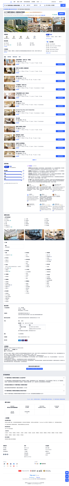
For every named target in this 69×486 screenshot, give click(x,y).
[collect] (67, 472)
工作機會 (25, 451)
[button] (41, 1)
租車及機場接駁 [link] (27, 1)
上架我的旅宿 (47, 453)
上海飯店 (21, 432)
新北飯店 (56, 432)
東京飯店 (18, 432)
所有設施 (5, 46)
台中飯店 (10, 432)
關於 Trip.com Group (27, 456)
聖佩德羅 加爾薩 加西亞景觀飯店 (10, 439)
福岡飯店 (10, 434)
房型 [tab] (5, 56)
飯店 (32, 399)
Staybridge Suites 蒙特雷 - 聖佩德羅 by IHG (46, 422)
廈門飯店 (49, 432)
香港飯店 (18, 434)
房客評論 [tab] (9, 56)
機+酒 (38, 1)
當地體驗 (33, 1)
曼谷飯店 (41, 432)
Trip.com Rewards (48, 449)
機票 (14, 1)
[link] (53, 2)
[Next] (64, 234)
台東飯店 (6, 434)
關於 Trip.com (26, 447)
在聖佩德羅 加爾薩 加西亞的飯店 (46, 399)
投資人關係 (47, 447)
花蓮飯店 (14, 434)
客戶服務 (4, 447)
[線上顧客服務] (67, 480)
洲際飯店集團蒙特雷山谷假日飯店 (23, 424)
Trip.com (28, 399)
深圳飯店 (21, 434)
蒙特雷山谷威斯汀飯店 (8, 422)
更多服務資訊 (5, 451)
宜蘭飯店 (52, 432)
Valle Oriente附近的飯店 (9, 428)
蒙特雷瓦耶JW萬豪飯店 (26, 422)
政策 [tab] (19, 56)
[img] (16, 24)
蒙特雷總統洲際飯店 (58, 422)
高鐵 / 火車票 (19, 1)
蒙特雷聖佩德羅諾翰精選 (17, 422)
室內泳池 (6, 218)
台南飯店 (25, 432)
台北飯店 (6, 432)
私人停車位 (7, 220)
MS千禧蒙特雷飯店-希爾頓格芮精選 (14, 12)
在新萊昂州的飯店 (37, 399)
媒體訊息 (25, 449)
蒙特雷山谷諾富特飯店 (35, 422)
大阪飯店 (29, 432)
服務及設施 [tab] (15, 56)
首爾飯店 (37, 432)
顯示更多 (5, 52)
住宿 (11, 1)
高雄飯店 (14, 432)
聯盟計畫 (47, 451)
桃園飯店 (60, 432)
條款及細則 (26, 453)
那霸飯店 (45, 432)
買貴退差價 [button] (55, 14)
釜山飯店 (33, 432)
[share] (67, 476)
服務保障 (4, 449)
